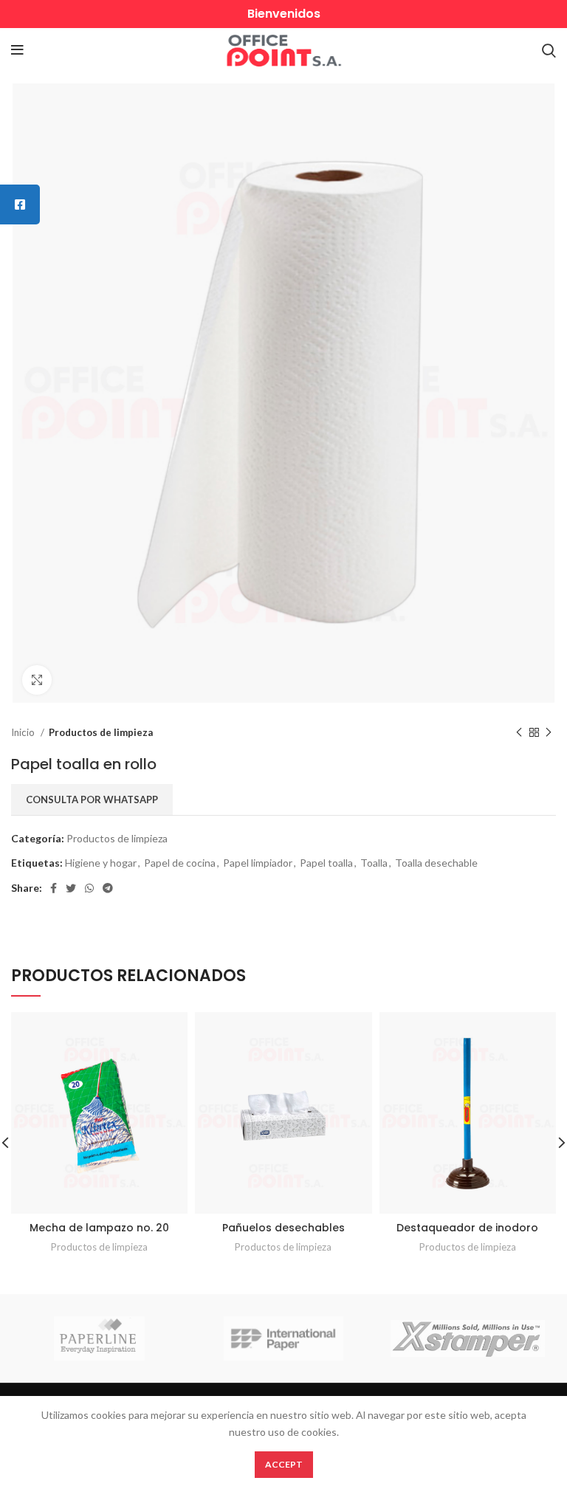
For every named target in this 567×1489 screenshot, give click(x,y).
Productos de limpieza (101, 732)
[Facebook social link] (53, 888)
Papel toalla (326, 862)
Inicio (24, 732)
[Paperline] (99, 1338)
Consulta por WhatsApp (92, 799)
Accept (284, 1464)
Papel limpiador (257, 862)
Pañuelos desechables (283, 1227)
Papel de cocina (180, 862)
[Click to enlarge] (37, 680)
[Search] (549, 50)
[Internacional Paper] (284, 1338)
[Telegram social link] (107, 888)
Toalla (374, 862)
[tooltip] (20, 204)
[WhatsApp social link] (89, 888)
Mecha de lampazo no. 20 (99, 1227)
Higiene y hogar (101, 862)
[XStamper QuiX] (468, 1338)
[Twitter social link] (70, 888)
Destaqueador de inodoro (467, 1227)
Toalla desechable (436, 862)
